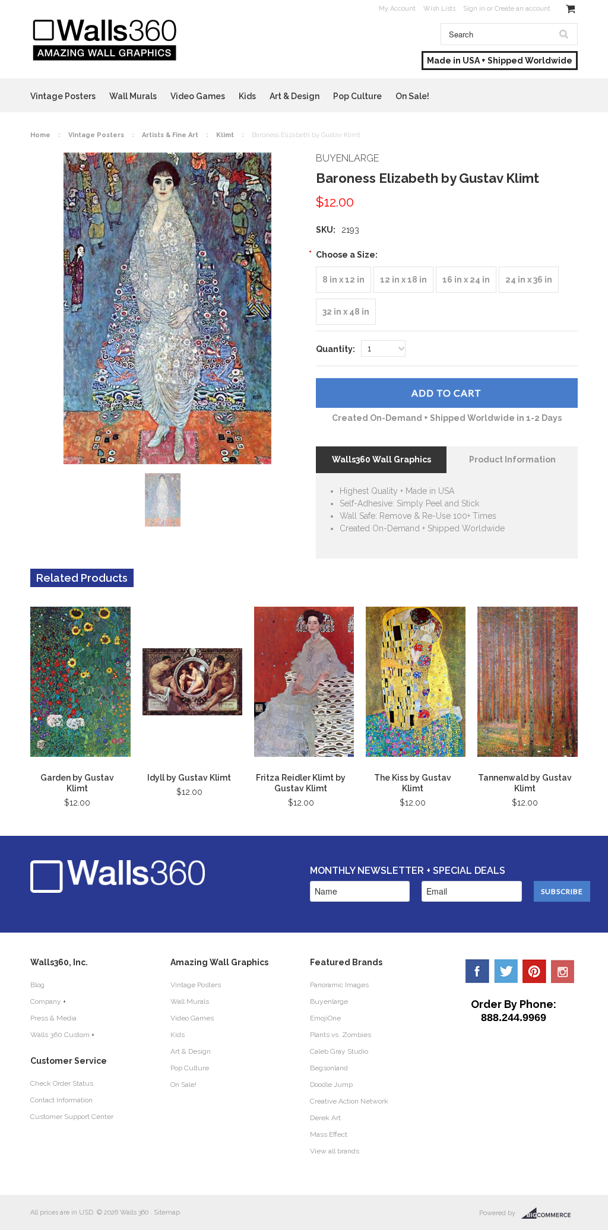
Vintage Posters (63, 96)
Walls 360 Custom (60, 1035)
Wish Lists (439, 8)
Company (45, 1001)
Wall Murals (133, 96)
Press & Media (53, 1018)
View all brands (334, 1151)
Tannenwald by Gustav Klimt (524, 783)
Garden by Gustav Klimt (77, 783)
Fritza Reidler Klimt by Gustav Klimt (301, 783)
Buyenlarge (329, 1001)
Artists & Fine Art (170, 135)
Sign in (474, 8)
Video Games (197, 96)
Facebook (477, 971)
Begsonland (329, 1068)
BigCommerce (549, 1213)
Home (40, 135)
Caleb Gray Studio (339, 1051)
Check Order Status (61, 1083)
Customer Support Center (71, 1116)
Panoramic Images (339, 985)
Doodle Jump (331, 1084)
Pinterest (534, 971)
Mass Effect (328, 1134)
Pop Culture (357, 96)
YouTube (563, 971)
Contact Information (61, 1100)
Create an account (522, 8)
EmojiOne (325, 1018)
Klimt (225, 135)
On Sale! (412, 96)
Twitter (506, 971)
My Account (397, 8)
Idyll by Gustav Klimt (189, 777)
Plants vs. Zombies (340, 1035)
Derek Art (325, 1118)
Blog (37, 985)
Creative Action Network (349, 1101)
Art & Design (294, 96)
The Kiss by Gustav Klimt (412, 783)
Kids (247, 96)
